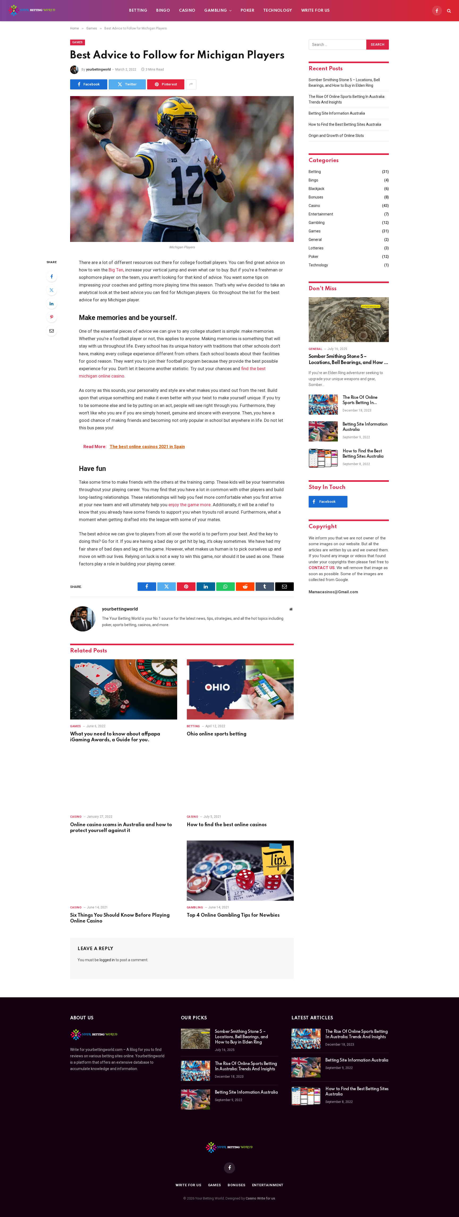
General (315, 239)
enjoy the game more (189, 504)
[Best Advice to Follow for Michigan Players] (182, 169)
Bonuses (316, 197)
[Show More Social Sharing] (191, 84)
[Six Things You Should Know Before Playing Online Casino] (123, 871)
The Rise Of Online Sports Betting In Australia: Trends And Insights (363, 401)
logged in (107, 960)
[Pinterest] (51, 317)
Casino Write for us (260, 1198)
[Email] (51, 330)
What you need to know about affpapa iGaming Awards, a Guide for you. (115, 737)
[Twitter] (51, 290)
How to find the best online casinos (227, 824)
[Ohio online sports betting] (240, 689)
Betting (138, 10)
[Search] (448, 11)
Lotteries (316, 248)
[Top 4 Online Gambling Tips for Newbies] (240, 871)
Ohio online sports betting (216, 734)
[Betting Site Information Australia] (323, 431)
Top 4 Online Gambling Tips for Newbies (233, 915)
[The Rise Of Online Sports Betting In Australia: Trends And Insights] (323, 405)
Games (77, 42)
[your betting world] (32, 11)
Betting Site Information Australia (337, 113)
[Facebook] (51, 276)
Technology (277, 10)
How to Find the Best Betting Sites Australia (345, 124)
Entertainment (321, 214)
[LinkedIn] (51, 303)
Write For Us (315, 10)
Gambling (215, 10)
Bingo (163, 10)
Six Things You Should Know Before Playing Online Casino (120, 918)
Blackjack (316, 189)
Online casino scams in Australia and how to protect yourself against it (121, 827)
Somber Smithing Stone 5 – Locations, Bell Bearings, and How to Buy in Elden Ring (349, 360)
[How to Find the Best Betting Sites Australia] (323, 458)
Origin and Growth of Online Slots (336, 135)
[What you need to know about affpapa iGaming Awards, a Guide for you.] (123, 689)
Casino (187, 10)
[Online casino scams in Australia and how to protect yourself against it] (123, 780)
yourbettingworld (98, 69)
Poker (247, 10)
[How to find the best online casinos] (240, 780)
